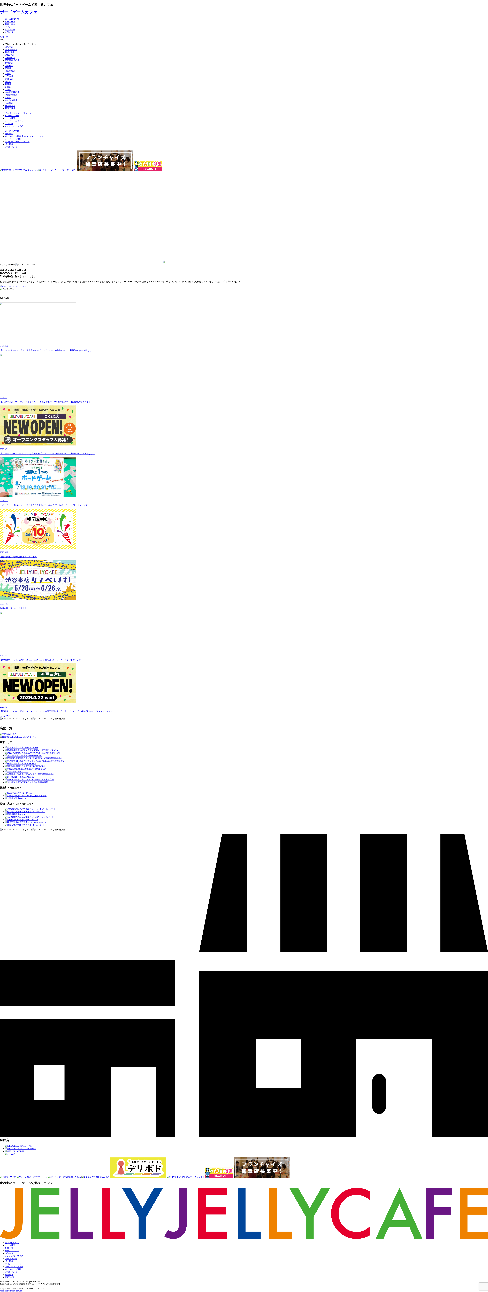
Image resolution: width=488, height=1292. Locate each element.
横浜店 (8, 84)
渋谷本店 (9, 47)
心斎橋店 (9, 103)
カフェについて (12, 1243)
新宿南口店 (10, 58)
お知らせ (9, 1253)
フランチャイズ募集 (14, 1267)
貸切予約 (9, 134)
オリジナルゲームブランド (17, 142)
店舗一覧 (9, 1248)
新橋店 (8, 68)
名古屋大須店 (11, 95)
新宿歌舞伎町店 (12, 60)
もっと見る (5, 716)
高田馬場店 (10, 71)
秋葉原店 (9, 63)
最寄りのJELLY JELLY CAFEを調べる (19, 737)
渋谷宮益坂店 (11, 50)
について (24, 286)
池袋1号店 (9, 52)
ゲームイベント (12, 1251)
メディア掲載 (11, 1259)
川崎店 (8, 87)
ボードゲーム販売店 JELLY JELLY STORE (24, 136)
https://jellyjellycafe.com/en (11, 1291)
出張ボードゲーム (13, 1264)
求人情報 (9, 144)
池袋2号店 (9, 55)
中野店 (8, 74)
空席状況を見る (9, 734)
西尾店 (8, 98)
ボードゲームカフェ (18, 12)
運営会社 (9, 1275)
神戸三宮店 (10, 106)
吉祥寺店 (9, 79)
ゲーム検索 (10, 1245)
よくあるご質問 (12, 131)
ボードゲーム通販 (13, 139)
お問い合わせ (11, 147)
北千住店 (9, 76)
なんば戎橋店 (11, 100)
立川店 (8, 82)
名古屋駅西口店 (12, 92)
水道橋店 (9, 66)
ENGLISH (9, 1277)
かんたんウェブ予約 (14, 1256)
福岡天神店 (10, 108)
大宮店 (8, 90)
